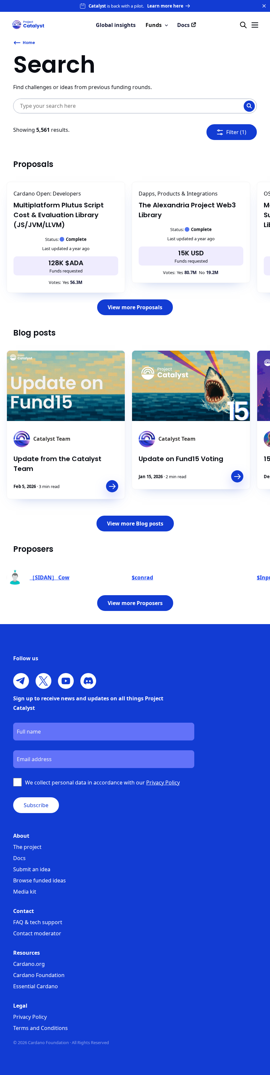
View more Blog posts (135, 523)
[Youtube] (66, 681)
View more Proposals (135, 307)
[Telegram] (21, 681)
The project (27, 847)
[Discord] (88, 681)
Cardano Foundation (39, 975)
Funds (154, 25)
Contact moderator (37, 933)
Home (29, 42)
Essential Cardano (35, 986)
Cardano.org (29, 964)
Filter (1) (236, 132)
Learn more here (165, 6)
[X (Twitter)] (43, 681)
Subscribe (36, 805)
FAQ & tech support (37, 922)
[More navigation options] (255, 25)
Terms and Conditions (40, 1028)
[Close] (264, 6)
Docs (19, 858)
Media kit (24, 891)
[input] (122, 106)
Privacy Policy (30, 1016)
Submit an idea (31, 869)
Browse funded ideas (39, 880)
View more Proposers (135, 603)
